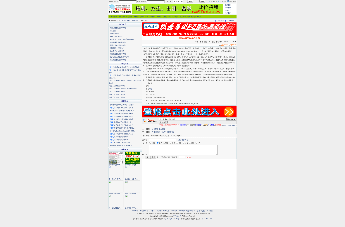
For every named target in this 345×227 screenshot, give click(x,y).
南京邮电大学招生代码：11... (124, 137)
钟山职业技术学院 (158, 129)
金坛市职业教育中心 (117, 48)
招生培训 (122, 17)
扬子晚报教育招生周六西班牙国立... (122, 131)
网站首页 (114, 17)
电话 (150, 89)
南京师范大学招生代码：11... (124, 142)
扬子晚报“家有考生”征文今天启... (121, 145)
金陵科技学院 (114, 34)
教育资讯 (129, 17)
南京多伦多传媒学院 (117, 51)
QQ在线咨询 (191, 211)
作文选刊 (183, 17)
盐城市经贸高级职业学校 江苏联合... (122, 105)
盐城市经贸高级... (115, 165)
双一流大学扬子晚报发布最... (124, 113)
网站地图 (174, 211)
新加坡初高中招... (131, 208)
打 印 (234, 125)
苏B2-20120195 (207, 219)
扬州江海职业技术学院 (118, 28)
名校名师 (198, 17)
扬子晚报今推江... (131, 179)
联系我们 (228, 13)
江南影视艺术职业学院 (118, 42)
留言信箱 (210, 211)
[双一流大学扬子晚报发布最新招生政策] (116, 172)
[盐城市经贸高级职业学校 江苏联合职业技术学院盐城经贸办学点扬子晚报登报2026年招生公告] (116, 157)
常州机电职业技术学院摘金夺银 (163, 132)
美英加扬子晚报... (131, 193)
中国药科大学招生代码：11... (124, 140)
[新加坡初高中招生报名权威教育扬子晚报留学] (132, 201)
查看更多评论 (183, 140)
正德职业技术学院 (116, 37)
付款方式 (228, 10)
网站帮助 (142, 211)
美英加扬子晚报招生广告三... (124, 122)
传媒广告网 (126, 21)
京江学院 (113, 31)
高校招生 (137, 17)
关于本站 (135, 211)
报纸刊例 (228, 5)
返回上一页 (227, 125)
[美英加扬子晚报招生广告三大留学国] (132, 186)
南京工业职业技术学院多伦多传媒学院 (123, 89)
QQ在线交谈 (201, 211)
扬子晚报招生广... (115, 208)
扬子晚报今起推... (131, 165)
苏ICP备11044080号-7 (172, 219)
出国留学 (144, 17)
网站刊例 (228, 8)
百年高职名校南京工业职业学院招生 (126, 67)
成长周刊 (175, 17)
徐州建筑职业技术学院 (118, 45)
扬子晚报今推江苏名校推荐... (124, 116)
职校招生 (160, 17)
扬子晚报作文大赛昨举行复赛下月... (122, 111)
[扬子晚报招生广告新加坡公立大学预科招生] (116, 201)
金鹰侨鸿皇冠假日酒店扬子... (124, 119)
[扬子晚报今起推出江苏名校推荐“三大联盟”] (132, 157)
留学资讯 (167, 17)
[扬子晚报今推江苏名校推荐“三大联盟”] (132, 172)
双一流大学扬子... (115, 179)
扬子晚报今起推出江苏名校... (124, 108)
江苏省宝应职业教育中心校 (119, 57)
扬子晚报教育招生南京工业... (124, 134)
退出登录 (221, 21)
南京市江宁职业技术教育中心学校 (122, 39)
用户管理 (230, 21)
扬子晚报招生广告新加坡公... (124, 125)
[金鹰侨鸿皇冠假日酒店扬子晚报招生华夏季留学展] (116, 186)
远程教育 (190, 17)
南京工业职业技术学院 (118, 54)
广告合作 (150, 211)
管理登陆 (182, 211)
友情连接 (166, 211)
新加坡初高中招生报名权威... (124, 128)
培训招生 (152, 17)
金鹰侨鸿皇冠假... (115, 193)
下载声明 (158, 211)
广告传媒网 (177, 216)
